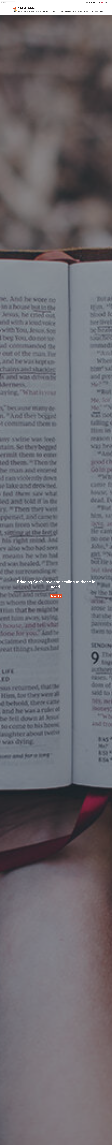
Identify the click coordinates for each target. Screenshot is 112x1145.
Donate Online (56, 596)
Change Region (88, 2)
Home (14, 12)
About (20, 12)
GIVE (101, 12)
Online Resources (70, 12)
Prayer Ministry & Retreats (32, 12)
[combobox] (105, 2)
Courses (45, 12)
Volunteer (95, 12)
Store (80, 12)
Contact (86, 12)
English (105, 2)
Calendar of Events (57, 12)
